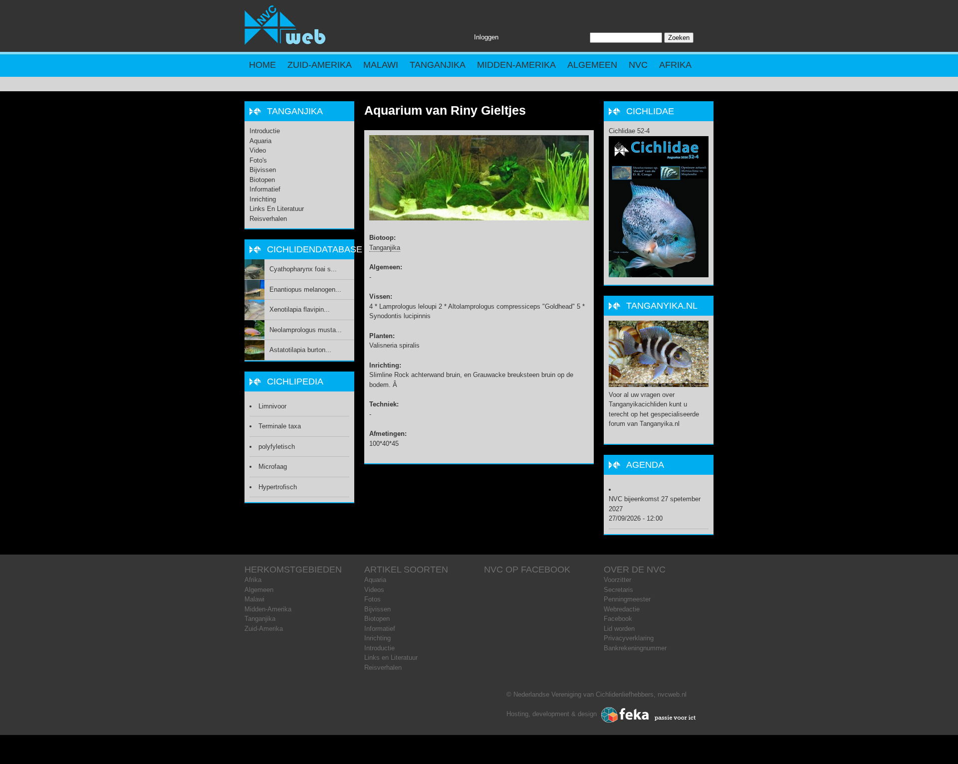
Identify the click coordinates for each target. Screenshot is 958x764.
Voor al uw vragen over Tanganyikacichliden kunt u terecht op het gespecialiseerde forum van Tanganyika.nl (654, 409)
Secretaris (618, 589)
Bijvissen (262, 170)
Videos (374, 589)
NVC (638, 65)
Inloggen (486, 37)
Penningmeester (627, 599)
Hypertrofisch (277, 487)
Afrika (675, 65)
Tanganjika (438, 65)
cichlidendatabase (314, 249)
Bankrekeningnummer (635, 648)
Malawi (380, 65)
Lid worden (619, 628)
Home (262, 65)
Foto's (258, 160)
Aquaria (260, 141)
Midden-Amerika (516, 65)
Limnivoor (272, 406)
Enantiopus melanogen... (305, 289)
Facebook (618, 618)
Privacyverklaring (629, 638)
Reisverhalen (268, 218)
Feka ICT (649, 715)
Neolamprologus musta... (305, 330)
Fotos (372, 599)
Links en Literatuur (276, 208)
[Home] (285, 42)
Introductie (264, 131)
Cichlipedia (295, 381)
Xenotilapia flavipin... (299, 309)
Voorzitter (617, 579)
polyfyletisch (276, 446)
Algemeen (592, 65)
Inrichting (262, 199)
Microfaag (272, 466)
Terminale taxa (279, 426)
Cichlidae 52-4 (629, 131)
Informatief (264, 189)
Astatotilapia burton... (300, 350)
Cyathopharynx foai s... (303, 269)
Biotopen (262, 180)
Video (257, 150)
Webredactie (622, 609)
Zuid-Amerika (319, 65)
